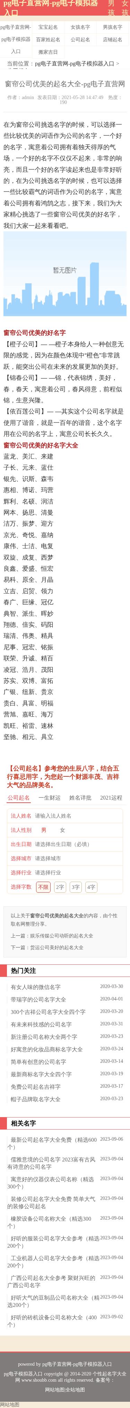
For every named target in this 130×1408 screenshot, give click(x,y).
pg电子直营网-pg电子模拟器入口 (15, 39)
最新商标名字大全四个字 (41, 1074)
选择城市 (21, 858)
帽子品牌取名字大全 (36, 1099)
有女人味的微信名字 (36, 987)
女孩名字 (80, 27)
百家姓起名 (48, 39)
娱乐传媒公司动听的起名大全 (61, 935)
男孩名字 (112, 27)
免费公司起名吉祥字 (36, 1087)
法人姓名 (21, 816)
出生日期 (21, 844)
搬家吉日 (48, 52)
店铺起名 (112, 39)
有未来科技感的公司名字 (41, 1024)
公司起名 (80, 39)
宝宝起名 (48, 27)
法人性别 (21, 830)
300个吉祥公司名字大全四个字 (48, 1012)
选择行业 (21, 872)
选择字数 (21, 887)
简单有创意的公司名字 (38, 1062)
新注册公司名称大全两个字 (44, 1037)
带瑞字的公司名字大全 (38, 999)
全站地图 (75, 1389)
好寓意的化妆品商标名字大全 (47, 1049)
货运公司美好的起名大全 (57, 947)
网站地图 (54, 1389)
